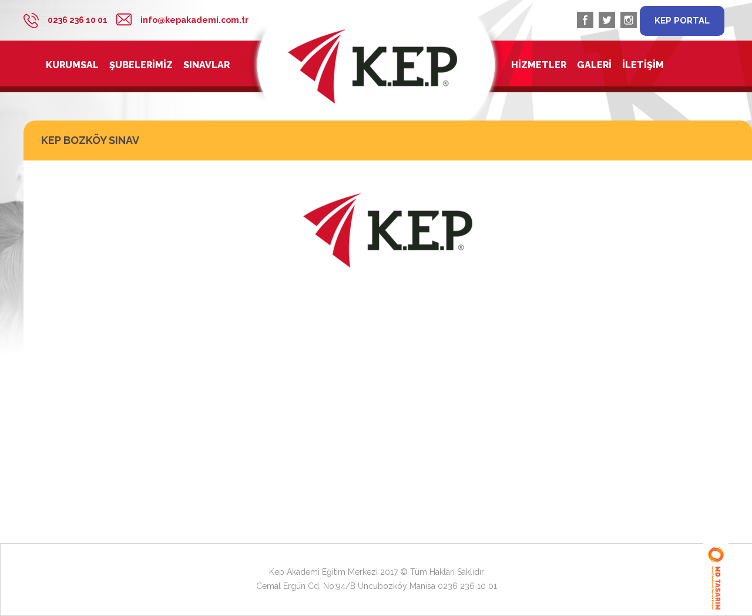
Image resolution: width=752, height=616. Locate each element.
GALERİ (594, 65)
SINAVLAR (206, 65)
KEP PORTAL (682, 20)
